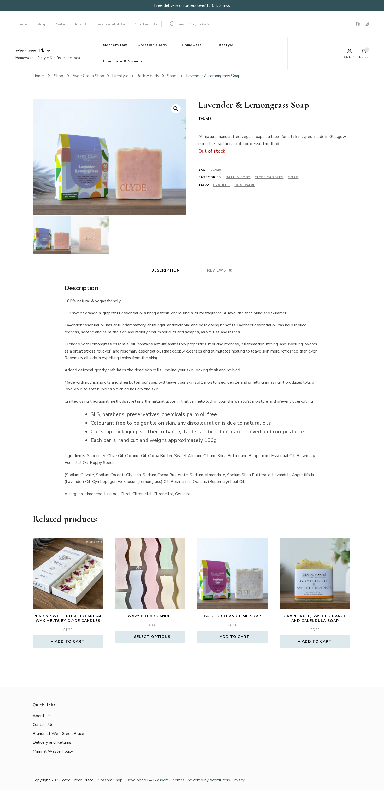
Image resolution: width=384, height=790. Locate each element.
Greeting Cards (152, 45)
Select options (152, 636)
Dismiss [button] (223, 5)
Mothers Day (115, 45)
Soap (293, 177)
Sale (60, 24)
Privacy (238, 780)
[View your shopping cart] (364, 52)
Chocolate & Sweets (123, 61)
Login (349, 57)
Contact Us (146, 24)
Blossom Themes (169, 780)
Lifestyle (225, 45)
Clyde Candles (269, 177)
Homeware (192, 45)
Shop (41, 24)
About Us (42, 716)
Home (21, 24)
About (80, 24)
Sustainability (110, 24)
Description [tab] (165, 270)
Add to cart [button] (70, 641)
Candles (221, 185)
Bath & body (238, 177)
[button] (176, 108)
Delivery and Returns (52, 742)
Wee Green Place (32, 51)
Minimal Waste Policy (53, 751)
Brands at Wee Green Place (58, 733)
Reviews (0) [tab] (220, 270)
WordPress (220, 780)
